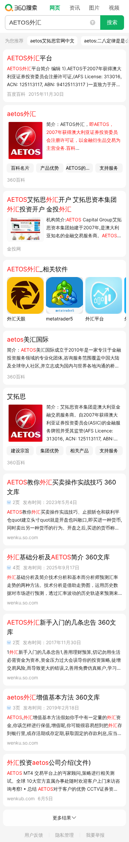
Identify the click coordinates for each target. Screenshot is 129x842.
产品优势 (49, 168)
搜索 (112, 22)
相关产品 (79, 450)
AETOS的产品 (79, 168)
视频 (114, 7)
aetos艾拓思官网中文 (52, 40)
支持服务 (109, 168)
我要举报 (95, 835)
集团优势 (49, 450)
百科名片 (20, 168)
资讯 (74, 7)
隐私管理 (64, 835)
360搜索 (22, 7)
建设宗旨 (20, 450)
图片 (94, 7)
